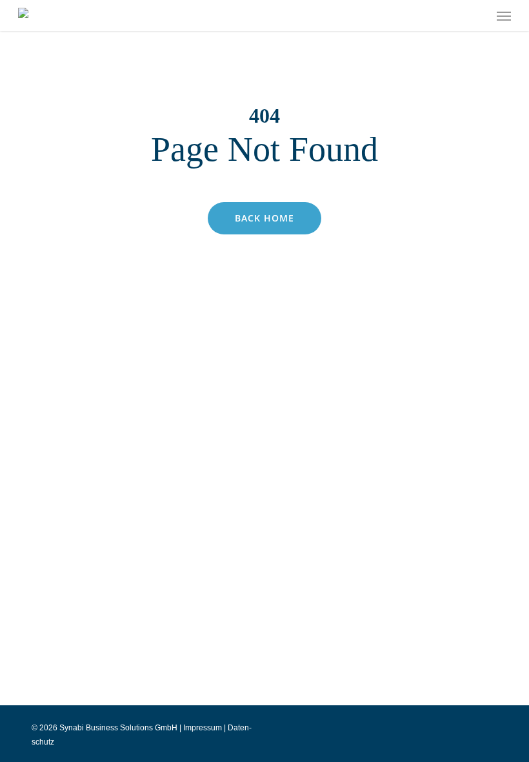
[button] (504, 15)
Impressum (202, 727)
